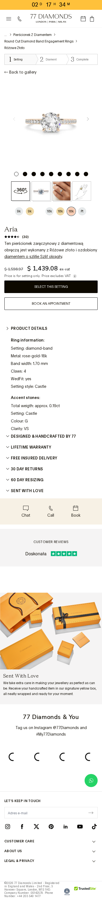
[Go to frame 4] (42, 174)
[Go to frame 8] (77, 174)
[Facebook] (22, 826)
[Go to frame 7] (68, 174)
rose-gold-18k (34, 356)
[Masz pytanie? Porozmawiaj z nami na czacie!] (91, 780)
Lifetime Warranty (31, 447)
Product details (29, 328)
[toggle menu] (8, 19)
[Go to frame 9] (86, 174)
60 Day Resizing (27, 480)
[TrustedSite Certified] (85, 891)
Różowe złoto (14, 48)
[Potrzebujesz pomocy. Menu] (20, 18)
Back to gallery (23, 72)
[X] (36, 826)
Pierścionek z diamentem (32, 34)
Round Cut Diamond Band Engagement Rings (38, 41)
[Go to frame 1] (16, 174)
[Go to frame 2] (25, 174)
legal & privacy (19, 861)
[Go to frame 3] (34, 174)
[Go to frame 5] (51, 174)
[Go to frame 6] (60, 174)
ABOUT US (13, 851)
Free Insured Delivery (34, 458)
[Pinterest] (51, 826)
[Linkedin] (65, 826)
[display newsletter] (90, 812)
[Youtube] (80, 826)
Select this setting (51, 286)
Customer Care (19, 841)
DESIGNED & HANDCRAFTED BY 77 (43, 436)
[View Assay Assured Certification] (67, 891)
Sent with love (27, 491)
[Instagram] (7, 826)
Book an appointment (51, 303)
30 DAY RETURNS (27, 469)
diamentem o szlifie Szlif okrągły (33, 256)
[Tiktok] (94, 826)
